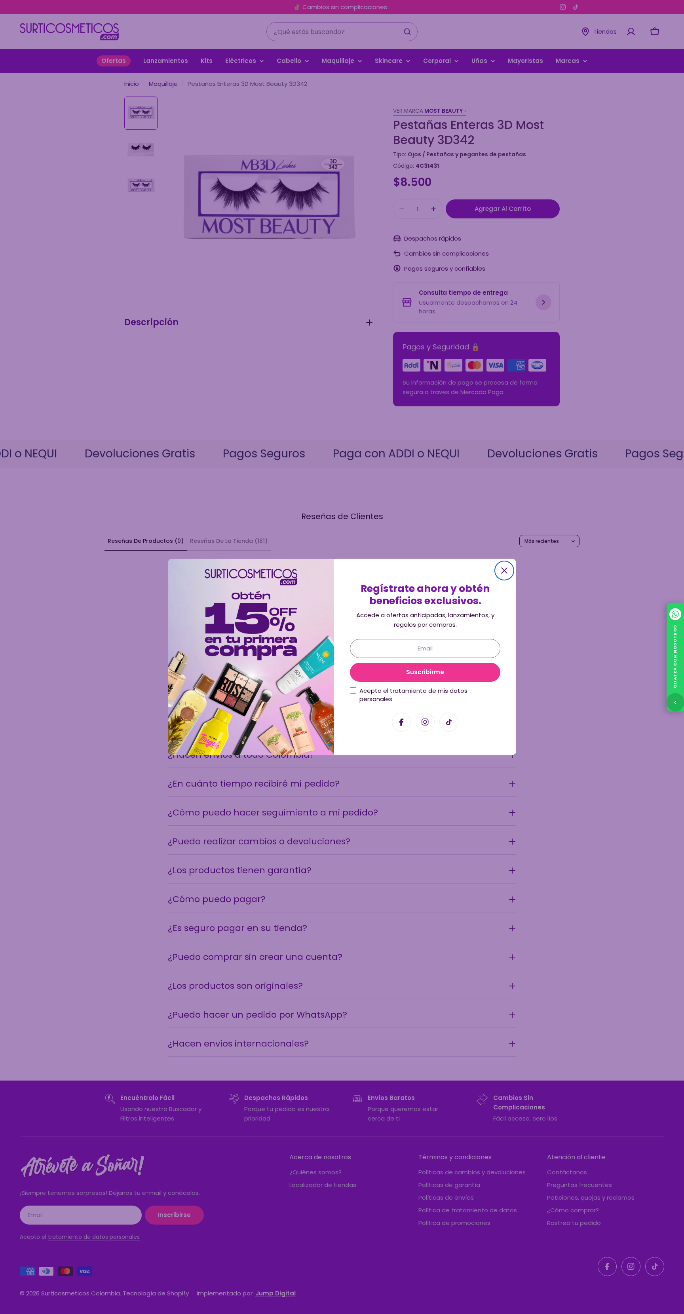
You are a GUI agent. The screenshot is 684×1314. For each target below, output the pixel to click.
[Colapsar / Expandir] (675, 701)
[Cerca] (504, 570)
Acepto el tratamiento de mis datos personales (413, 694)
